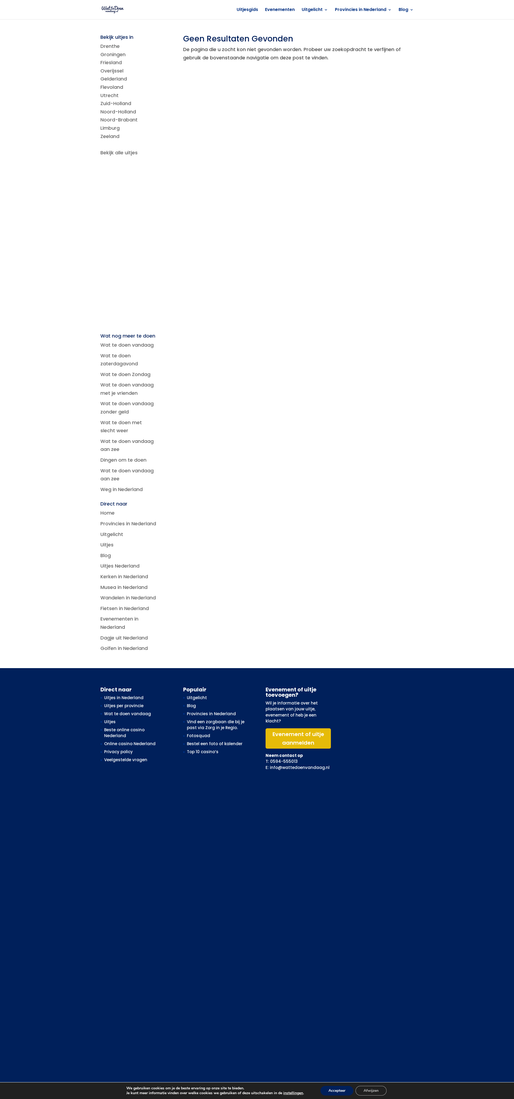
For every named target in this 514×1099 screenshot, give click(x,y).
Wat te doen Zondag (125, 374)
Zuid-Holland (115, 103)
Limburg (110, 128)
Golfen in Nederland (124, 648)
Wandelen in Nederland (128, 597)
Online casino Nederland (130, 743)
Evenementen (280, 10)
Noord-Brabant (119, 119)
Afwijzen (371, 1090)
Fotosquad (198, 735)
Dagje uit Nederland (124, 637)
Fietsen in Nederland (124, 608)
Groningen (113, 54)
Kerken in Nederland (124, 576)
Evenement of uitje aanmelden (298, 738)
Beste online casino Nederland (124, 733)
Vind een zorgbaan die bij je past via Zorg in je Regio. (215, 725)
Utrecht (109, 95)
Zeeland (109, 136)
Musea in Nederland (124, 587)
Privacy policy (118, 752)
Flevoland (111, 87)
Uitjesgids (247, 10)
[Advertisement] (129, 245)
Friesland (111, 62)
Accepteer (336, 1090)
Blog (403, 10)
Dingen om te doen (123, 460)
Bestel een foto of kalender (215, 743)
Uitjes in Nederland (123, 697)
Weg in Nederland (121, 489)
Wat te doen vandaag (127, 345)
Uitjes (107, 544)
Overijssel (111, 70)
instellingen (293, 1093)
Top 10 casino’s (202, 752)
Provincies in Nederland (360, 10)
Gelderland (113, 78)
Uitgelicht (312, 10)
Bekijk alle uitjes (119, 152)
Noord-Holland (118, 111)
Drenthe (110, 46)
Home (107, 513)
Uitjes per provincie (123, 706)
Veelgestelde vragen (125, 760)
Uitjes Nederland (119, 565)
